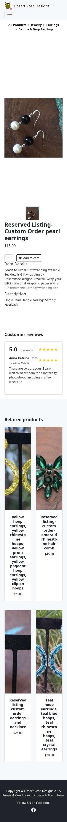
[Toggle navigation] (9, 14)
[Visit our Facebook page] (33, 810)
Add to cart (31, 258)
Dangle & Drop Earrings (35, 29)
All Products (17, 25)
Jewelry (36, 25)
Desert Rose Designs (32, 6)
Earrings (52, 25)
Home (60, 795)
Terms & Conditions (17, 795)
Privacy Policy (43, 795)
